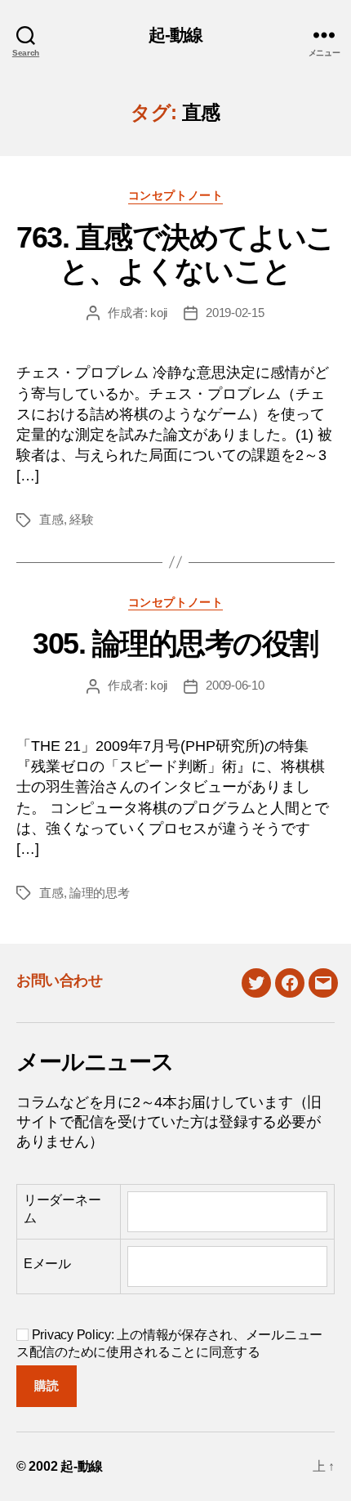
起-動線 (176, 34)
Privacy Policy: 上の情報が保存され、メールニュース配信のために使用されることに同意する (169, 1343)
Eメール (47, 1264)
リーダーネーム (62, 1209)
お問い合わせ (59, 980)
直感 (51, 519)
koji (158, 312)
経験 (81, 519)
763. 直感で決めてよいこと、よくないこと (175, 254)
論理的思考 (99, 893)
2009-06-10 (235, 685)
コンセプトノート (175, 195)
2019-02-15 (235, 312)
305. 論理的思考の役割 (175, 643)
